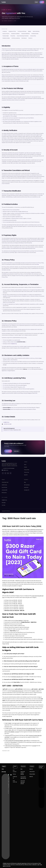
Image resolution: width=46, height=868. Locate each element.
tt (10, 473)
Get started (8, 451)
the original (13, 742)
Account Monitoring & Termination (22, 35)
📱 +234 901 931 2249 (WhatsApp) (8, 468)
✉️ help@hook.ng (5, 470)
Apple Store (33, 622)
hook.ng (20, 531)
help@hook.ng (14, 343)
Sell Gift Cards (4, 484)
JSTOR (8, 731)
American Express (6, 705)
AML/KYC (26, 474)
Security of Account (6, 33)
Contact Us (30, 38)
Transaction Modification (25, 33)
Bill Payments (4, 492)
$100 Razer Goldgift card (17, 676)
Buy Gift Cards (4, 487)
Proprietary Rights (6, 35)
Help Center (26, 487)
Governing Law (24, 38)
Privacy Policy (12, 35)
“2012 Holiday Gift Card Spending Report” (14, 740)
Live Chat (3, 505)
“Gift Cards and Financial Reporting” (13, 745)
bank (37, 690)
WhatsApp (3, 502)
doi (20, 730)
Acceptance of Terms (12, 31)
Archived (26, 723)
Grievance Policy (33, 35)
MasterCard (13, 705)
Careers (25, 467)
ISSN (38, 730)
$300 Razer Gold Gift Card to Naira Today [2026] (21, 526)
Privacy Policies (32, 774)
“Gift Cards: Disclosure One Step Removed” (26, 728)
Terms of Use (26, 472)
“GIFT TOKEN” (8, 723)
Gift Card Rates (27, 484)
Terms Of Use (32, 771)
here (38, 264)
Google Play (41, 799)
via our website (18, 620)
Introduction (5, 31)
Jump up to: (8, 735)
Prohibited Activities (34, 33)
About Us (31, 769)
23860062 (12, 731)
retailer (33, 690)
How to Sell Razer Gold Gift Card (23, 782)
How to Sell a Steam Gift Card (23, 773)
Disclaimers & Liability (6, 38)
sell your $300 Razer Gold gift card (34, 529)
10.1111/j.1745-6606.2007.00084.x (28, 730)
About (25, 464)
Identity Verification (36, 31)
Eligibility (29, 31)
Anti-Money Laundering (16, 38)
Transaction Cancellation (15, 33)
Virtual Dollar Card (5, 482)
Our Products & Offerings (22, 31)
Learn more (16, 451)
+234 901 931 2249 (7, 424)
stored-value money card (17, 690)
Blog (25, 482)
